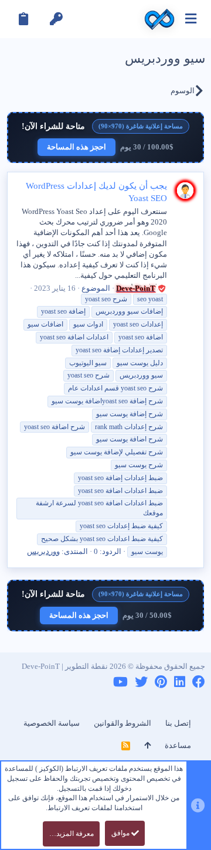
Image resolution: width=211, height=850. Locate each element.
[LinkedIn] (179, 682)
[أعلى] (147, 746)
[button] (191, 19)
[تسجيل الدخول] (56, 19)
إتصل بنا (178, 723)
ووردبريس (43, 551)
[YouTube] (120, 682)
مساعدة (178, 745)
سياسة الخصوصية (51, 723)
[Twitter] (141, 682)
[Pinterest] (161, 682)
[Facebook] (198, 682)
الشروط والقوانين (122, 723)
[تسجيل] (23, 19)
